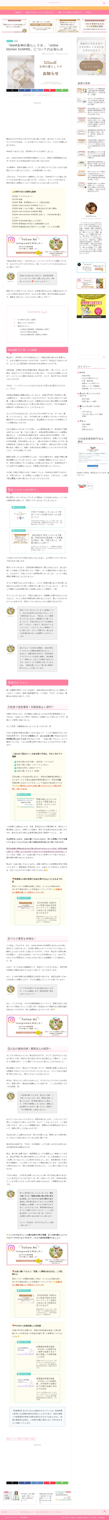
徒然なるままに (87, 429)
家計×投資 (86, 399)
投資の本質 (86, 375)
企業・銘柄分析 (87, 381)
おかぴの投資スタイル (90, 378)
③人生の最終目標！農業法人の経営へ (34, 334)
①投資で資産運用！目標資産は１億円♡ (35, 329)
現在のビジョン (24, 326)
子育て (84, 427)
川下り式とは (87, 412)
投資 (19, 12)
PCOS (21, 1439)
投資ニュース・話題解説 (91, 386)
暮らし (90, 12)
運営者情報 (24, 1517)
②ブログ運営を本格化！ (30, 332)
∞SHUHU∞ (54, 3)
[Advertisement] (37, 119)
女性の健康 (86, 424)
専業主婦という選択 (89, 401)
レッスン (9, 41)
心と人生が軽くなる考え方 (71, 12)
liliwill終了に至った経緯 (27, 320)
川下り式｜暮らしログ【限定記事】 (92, 415)
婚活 (34, 1439)
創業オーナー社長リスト (91, 383)
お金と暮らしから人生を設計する (41, 12)
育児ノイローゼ (12, 1439)
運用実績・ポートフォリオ (91, 388)
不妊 (28, 1439)
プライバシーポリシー (11, 1517)
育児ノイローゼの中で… (27, 323)
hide (44, 312)
